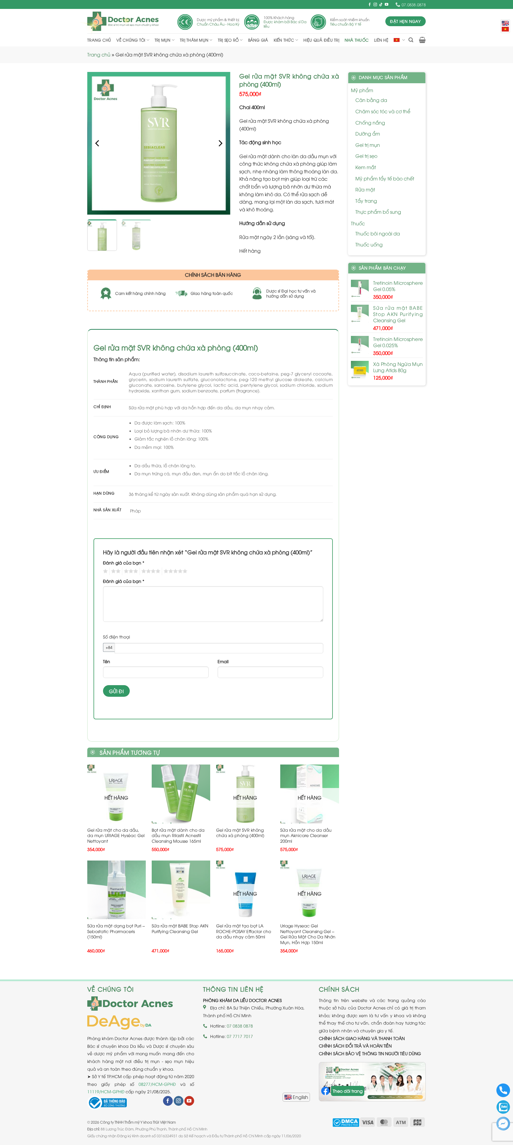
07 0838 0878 (240, 1025)
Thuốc (358, 223)
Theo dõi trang (347, 1091)
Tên (106, 661)
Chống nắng (370, 122)
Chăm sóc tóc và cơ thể (382, 111)
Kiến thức (284, 40)
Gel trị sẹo (366, 155)
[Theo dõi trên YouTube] (386, 5)
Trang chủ (99, 40)
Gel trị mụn (367, 144)
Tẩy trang (366, 200)
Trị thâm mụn (194, 40)
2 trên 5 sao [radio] (115, 571)
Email (223, 661)
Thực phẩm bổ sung (378, 211)
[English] (296, 1097)
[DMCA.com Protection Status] (345, 1121)
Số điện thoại (116, 636)
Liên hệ (381, 40)
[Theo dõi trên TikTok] (381, 5)
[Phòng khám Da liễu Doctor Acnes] (123, 21)
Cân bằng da (371, 100)
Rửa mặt (365, 189)
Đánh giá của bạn (123, 562)
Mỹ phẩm (362, 90)
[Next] (220, 143)
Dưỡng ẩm (367, 133)
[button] (410, 40)
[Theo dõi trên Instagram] (375, 5)
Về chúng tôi (130, 40)
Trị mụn (163, 40)
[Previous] (97, 143)
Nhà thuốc (357, 40)
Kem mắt (365, 167)
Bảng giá (258, 40)
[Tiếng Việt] (505, 29)
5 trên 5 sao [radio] (174, 571)
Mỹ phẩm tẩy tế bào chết (384, 178)
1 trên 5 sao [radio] (105, 571)
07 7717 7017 (240, 1036)
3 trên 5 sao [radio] (130, 571)
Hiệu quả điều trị (321, 40)
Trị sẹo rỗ (228, 40)
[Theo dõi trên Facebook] (369, 5)
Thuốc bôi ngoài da (377, 233)
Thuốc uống (369, 244)
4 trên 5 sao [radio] (150, 571)
